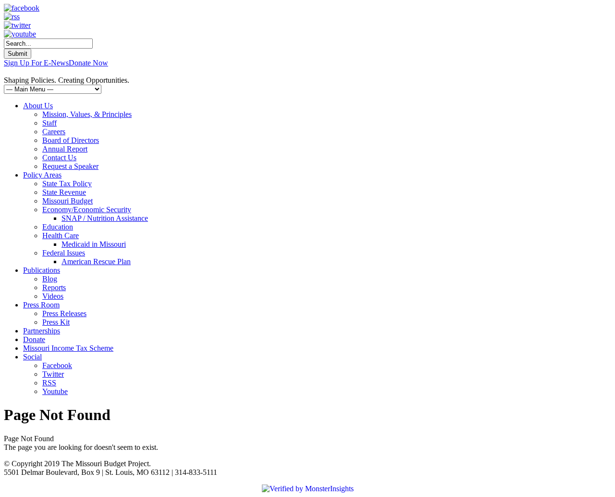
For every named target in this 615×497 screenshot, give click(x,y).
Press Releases (64, 313)
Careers (53, 131)
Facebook (57, 365)
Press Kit (56, 322)
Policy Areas (42, 175)
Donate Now (88, 63)
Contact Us (59, 157)
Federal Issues (63, 253)
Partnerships (41, 331)
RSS (49, 383)
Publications (41, 270)
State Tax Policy (67, 183)
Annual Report (64, 149)
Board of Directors (70, 140)
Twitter (53, 374)
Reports (54, 287)
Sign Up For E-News (36, 63)
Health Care (60, 235)
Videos (52, 296)
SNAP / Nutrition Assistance (105, 218)
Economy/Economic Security (86, 209)
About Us (38, 106)
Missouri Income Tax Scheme (68, 348)
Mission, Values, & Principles (87, 114)
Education (57, 227)
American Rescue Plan (96, 261)
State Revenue (64, 192)
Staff (49, 123)
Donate (34, 339)
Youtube (55, 391)
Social (32, 357)
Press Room (41, 305)
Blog (49, 279)
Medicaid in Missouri (94, 244)
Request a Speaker (70, 166)
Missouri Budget (67, 201)
